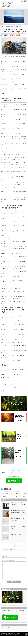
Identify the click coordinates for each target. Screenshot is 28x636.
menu (25, 1)
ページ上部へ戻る (26, 634)
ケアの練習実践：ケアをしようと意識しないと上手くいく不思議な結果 (7, 495)
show (6, 93)
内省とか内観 (10, 26)
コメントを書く (19, 26)
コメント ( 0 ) (24, 545)
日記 (14, 26)
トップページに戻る (5, 586)
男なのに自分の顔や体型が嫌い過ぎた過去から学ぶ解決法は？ (18, 512)
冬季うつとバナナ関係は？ (17, 534)
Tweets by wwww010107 (6, 627)
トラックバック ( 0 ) (18, 545)
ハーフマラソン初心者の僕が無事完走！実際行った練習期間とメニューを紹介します (20, 495)
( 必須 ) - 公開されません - (8, 560)
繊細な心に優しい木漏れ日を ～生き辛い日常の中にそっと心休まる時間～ (7, 4)
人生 (7, 26)
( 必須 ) (4, 556)
